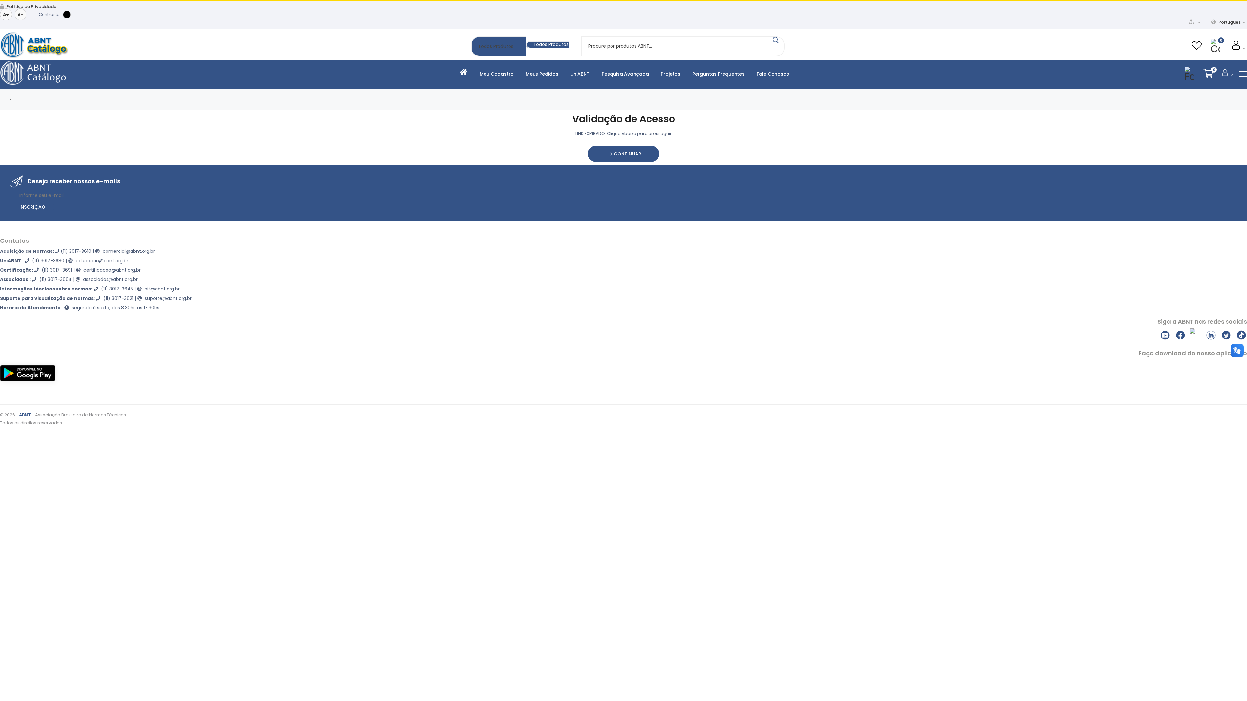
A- (20, 14)
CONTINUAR (626, 154)
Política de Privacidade (31, 7)
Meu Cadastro (497, 74)
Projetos (670, 74)
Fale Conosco (773, 74)
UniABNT (580, 74)
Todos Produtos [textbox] (551, 44)
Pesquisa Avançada (625, 74)
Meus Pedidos (542, 74)
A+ (6, 14)
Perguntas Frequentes (718, 74)
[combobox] (547, 44)
